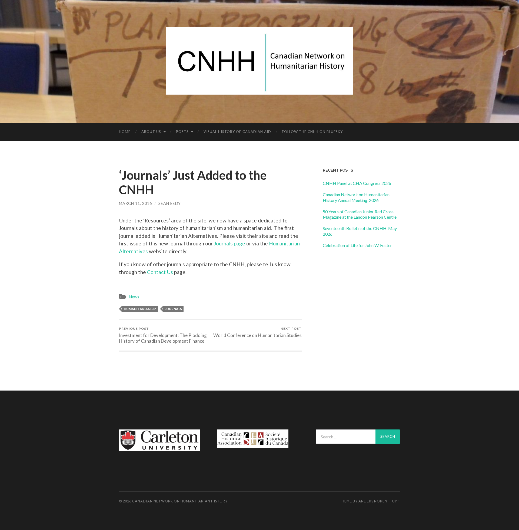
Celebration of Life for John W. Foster (357, 245)
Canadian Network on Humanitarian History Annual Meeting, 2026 (356, 197)
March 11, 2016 (135, 203)
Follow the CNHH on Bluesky (312, 131)
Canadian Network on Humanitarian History (180, 501)
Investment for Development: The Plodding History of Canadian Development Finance (163, 335)
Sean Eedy (169, 203)
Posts (182, 131)
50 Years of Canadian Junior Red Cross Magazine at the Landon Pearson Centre (360, 214)
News (134, 296)
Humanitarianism (140, 309)
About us (151, 131)
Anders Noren (372, 501)
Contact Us (160, 272)
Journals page (229, 243)
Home (125, 131)
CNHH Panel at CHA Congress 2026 (357, 183)
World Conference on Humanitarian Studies (257, 332)
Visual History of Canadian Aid (237, 131)
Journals (173, 309)
